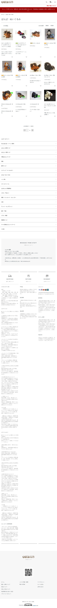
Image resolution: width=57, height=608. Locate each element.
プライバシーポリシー (6, 593)
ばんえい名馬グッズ (5, 148)
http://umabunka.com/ (25, 261)
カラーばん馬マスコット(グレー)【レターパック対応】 (50, 105)
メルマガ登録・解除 (23, 582)
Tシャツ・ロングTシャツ (6, 206)
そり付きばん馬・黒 (34, 104)
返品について (4, 586)
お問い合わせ (40, 586)
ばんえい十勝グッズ (5, 152)
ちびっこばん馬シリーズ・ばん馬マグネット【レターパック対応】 (6, 44)
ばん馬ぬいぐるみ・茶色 (35, 75)
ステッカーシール (5, 184)
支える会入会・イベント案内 (7, 143)
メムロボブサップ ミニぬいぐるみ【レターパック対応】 (21, 44)
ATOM (23, 584)
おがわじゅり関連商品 (6, 188)
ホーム (2, 14)
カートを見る (40, 584)
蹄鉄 (2, 161)
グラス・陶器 (4, 215)
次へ (32, 130)
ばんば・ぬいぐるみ (9, 14)
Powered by (21, 605)
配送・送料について (5, 584)
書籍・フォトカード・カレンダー (8, 197)
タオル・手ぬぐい (5, 193)
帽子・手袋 (3, 211)
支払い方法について (5, 589)
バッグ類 (3, 179)
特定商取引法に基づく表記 (7, 591)
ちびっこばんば (36, 43)
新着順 (52, 25)
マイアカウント (41, 582)
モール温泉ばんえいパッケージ (8, 224)
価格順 (47, 25)
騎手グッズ (3, 166)
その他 (2, 229)
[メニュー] (55, 2)
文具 (2, 202)
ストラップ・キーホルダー (7, 170)
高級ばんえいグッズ (5, 156)
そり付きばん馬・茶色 (20, 104)
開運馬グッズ (4, 220)
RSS (20, 584)
